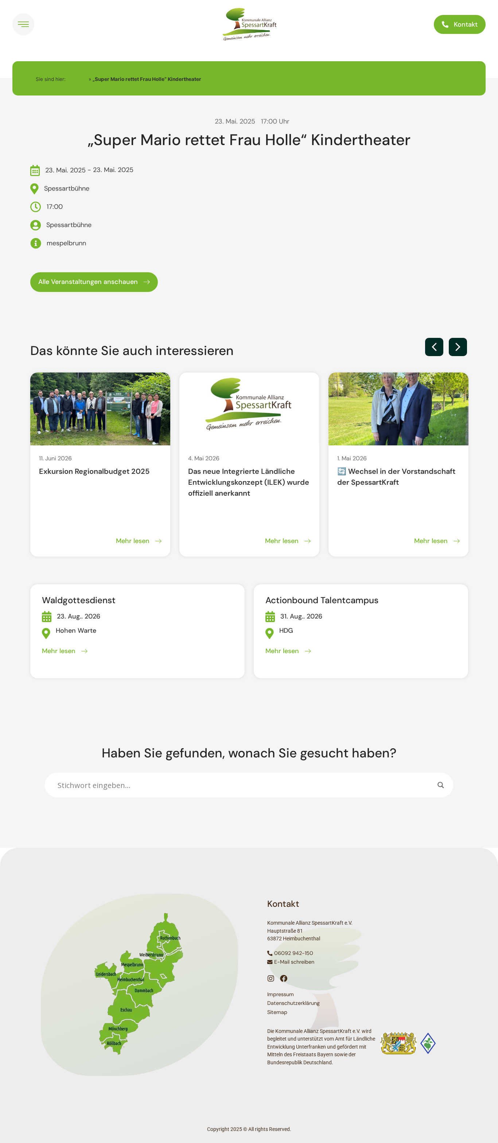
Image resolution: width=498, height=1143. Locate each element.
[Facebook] (283, 978)
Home (77, 78)
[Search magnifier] (441, 785)
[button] (434, 347)
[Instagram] (271, 978)
